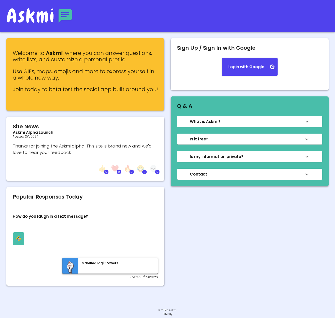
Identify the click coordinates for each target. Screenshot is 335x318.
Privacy (168, 314)
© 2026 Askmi (167, 310)
